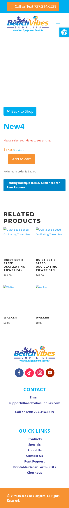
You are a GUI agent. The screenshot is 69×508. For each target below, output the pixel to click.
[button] (64, 32)
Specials (34, 444)
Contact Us (34, 456)
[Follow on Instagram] (39, 372)
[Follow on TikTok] (29, 372)
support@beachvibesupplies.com (34, 403)
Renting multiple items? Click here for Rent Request (33, 185)
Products (35, 439)
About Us (34, 450)
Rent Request (34, 461)
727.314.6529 (44, 412)
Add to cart (21, 158)
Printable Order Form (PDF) (34, 467)
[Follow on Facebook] (19, 372)
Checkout (34, 472)
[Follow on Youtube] (50, 372)
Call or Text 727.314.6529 (35, 6)
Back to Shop (22, 111)
